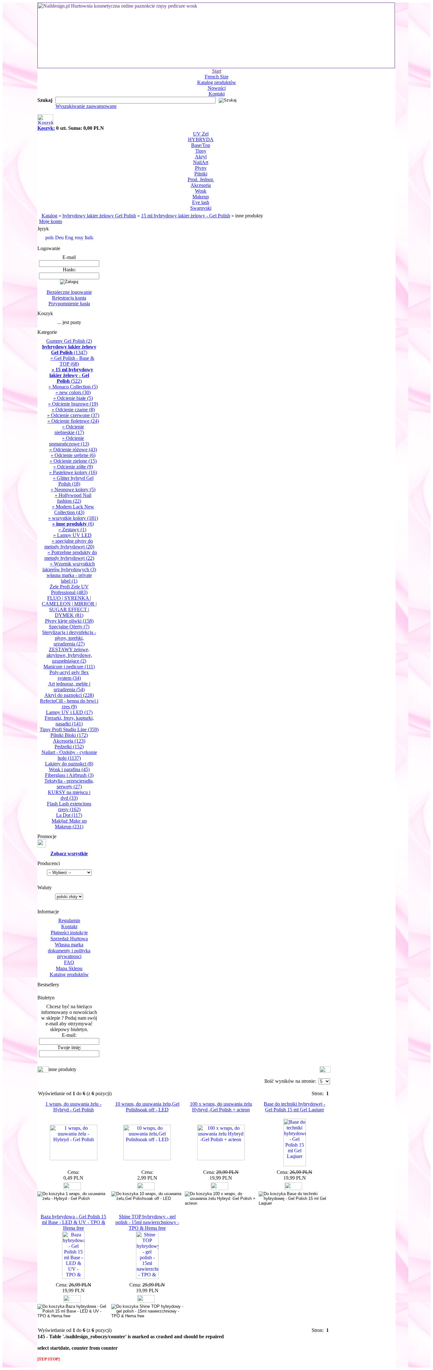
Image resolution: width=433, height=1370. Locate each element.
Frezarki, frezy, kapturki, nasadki (69, 720)
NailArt (200, 162)
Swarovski (200, 208)
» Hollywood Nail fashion (73, 498)
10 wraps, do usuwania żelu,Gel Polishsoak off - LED (147, 1106)
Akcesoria (201, 185)
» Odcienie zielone (73, 461)
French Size (217, 76)
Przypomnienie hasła (69, 303)
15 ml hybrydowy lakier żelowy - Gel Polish (185, 215)
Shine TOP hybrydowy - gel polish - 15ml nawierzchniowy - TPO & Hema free (147, 1222)
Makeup (200, 196)
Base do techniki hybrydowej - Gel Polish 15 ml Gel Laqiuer (294, 1106)
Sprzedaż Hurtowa (69, 938)
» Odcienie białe (73, 398)
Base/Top (200, 145)
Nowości (217, 88)
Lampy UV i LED (69, 712)
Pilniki (200, 173)
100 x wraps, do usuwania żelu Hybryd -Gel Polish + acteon (221, 1106)
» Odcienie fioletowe (73, 421)
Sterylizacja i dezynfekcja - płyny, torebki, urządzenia (69, 638)
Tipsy (200, 151)
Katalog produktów (216, 82)
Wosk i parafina (69, 769)
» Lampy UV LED (72, 535)
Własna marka (69, 944)
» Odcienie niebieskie (69, 429)
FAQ (69, 962)
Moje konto (50, 221)
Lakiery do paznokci (69, 763)
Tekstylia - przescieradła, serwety (69, 783)
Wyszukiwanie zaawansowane (86, 106)
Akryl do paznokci (69, 695)
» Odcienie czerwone (73, 415)
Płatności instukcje (69, 932)
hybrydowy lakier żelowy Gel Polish (99, 215)
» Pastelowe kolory (73, 472)
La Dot (69, 815)
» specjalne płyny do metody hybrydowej (69, 543)
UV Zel (201, 133)
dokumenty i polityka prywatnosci (69, 953)
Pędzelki (69, 746)
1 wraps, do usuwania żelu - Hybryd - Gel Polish (73, 1106)
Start (216, 71)
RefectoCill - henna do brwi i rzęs (69, 703)
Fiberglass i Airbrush (69, 775)
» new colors (73, 392)
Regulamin (69, 920)
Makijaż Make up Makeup (69, 823)
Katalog (49, 215)
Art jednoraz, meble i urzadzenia (69, 686)
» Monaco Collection (73, 386)
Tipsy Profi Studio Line (69, 729)
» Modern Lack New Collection (73, 509)
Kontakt (217, 93)
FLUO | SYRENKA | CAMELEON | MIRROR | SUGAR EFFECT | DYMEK (69, 606)
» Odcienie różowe (73, 449)
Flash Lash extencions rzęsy (69, 806)
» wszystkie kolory (73, 518)
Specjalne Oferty (69, 626)
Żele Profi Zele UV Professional (69, 589)
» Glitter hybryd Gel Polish (73, 480)
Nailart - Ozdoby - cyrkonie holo (69, 755)
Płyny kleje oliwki (69, 621)
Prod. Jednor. (201, 179)
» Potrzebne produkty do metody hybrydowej (70, 555)
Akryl (201, 156)
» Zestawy (72, 529)
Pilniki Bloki (69, 735)
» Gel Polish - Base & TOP (72, 361)
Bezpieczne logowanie (69, 292)
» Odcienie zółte (73, 466)
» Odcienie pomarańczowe (69, 441)
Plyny (201, 168)
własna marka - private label (69, 578)
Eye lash (200, 202)
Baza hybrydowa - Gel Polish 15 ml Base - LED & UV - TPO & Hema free (73, 1222)
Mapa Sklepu (69, 968)
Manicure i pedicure (69, 666)
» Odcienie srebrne (73, 455)
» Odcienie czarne (73, 409)
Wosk (200, 191)
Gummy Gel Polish (69, 341)
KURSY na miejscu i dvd (69, 795)
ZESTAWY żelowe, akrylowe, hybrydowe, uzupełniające (69, 655)
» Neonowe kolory (73, 489)
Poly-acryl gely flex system (69, 675)
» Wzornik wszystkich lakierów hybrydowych (69, 566)
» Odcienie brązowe (73, 404)
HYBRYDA (201, 139)
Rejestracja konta (69, 298)
